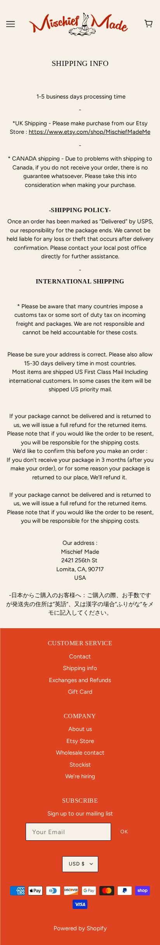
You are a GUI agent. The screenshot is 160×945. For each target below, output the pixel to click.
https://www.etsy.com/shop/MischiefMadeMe (89, 131)
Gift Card (80, 691)
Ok (124, 831)
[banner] (78, 23)
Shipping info (80, 668)
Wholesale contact (80, 752)
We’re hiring (80, 776)
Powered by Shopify (80, 928)
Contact (80, 656)
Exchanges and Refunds (80, 680)
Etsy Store (80, 741)
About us (80, 729)
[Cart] (149, 24)
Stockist (80, 764)
